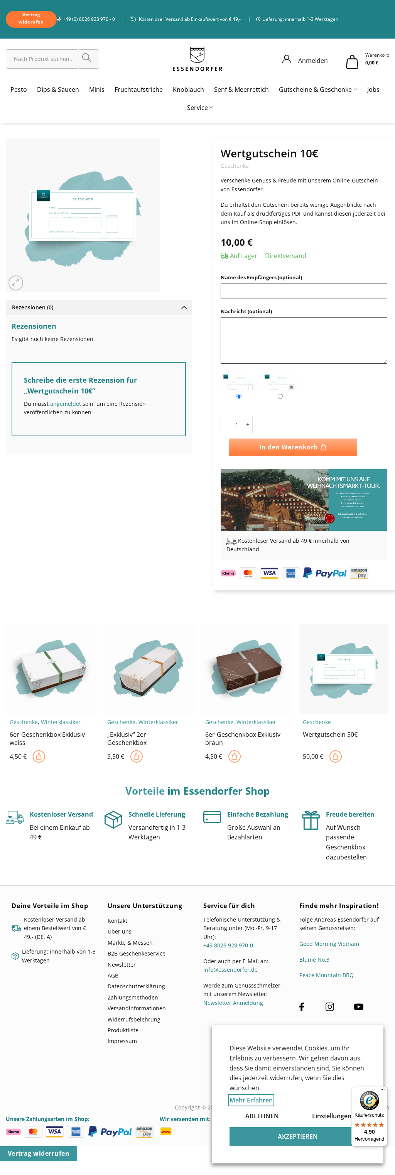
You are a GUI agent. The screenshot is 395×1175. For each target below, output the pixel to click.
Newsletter (122, 964)
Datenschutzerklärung (136, 986)
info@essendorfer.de (230, 969)
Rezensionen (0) (32, 307)
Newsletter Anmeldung (233, 1002)
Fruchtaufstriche (139, 89)
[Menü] (382, 1091)
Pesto (18, 89)
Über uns (120, 931)
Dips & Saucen (58, 89)
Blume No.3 (314, 959)
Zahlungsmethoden (133, 997)
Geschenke (235, 165)
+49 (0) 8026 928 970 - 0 (89, 19)
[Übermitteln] (89, 59)
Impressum (122, 1041)
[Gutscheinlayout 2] (281, 384)
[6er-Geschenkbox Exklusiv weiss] (39, 756)
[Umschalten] (184, 307)
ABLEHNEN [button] (262, 1116)
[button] (16, 282)
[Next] (374, 494)
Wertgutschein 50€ (330, 735)
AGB (113, 975)
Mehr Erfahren (251, 1100)
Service (197, 107)
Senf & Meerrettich (241, 89)
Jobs (373, 89)
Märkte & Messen (130, 942)
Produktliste (123, 1030)
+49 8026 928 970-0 (228, 945)
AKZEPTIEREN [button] (298, 1136)
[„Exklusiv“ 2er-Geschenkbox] (136, 756)
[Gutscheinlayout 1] (240, 384)
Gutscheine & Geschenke (315, 89)
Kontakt (117, 920)
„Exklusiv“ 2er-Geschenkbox (127, 739)
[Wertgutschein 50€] (335, 756)
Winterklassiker (61, 722)
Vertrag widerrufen (38, 1153)
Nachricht (246, 311)
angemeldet (65, 403)
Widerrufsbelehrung (134, 1019)
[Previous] (234, 494)
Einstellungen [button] (331, 1116)
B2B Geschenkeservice (136, 953)
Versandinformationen (137, 1008)
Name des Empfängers (261, 277)
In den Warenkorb (289, 447)
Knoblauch (188, 89)
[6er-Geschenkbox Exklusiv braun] (234, 756)
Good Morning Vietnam (329, 943)
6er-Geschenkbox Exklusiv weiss (47, 739)
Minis (97, 89)
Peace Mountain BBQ (326, 975)
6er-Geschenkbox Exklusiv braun (242, 739)
